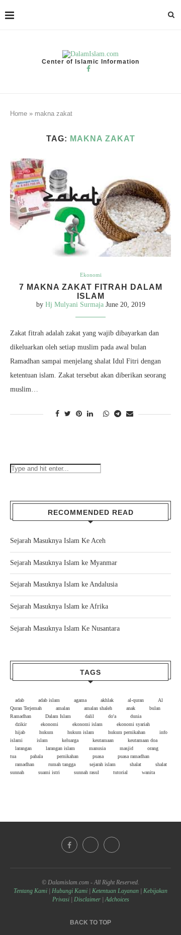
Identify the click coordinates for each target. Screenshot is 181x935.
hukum (46, 732)
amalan (63, 708)
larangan (23, 748)
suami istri (49, 772)
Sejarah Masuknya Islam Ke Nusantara (65, 628)
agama (80, 700)
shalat (135, 764)
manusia (97, 748)
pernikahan (67, 756)
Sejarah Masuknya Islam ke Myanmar (63, 563)
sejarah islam (102, 764)
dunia (135, 716)
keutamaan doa (142, 740)
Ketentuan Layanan (115, 890)
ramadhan (24, 764)
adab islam (49, 700)
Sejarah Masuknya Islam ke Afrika (59, 606)
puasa (98, 756)
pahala (36, 756)
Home (18, 113)
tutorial (120, 772)
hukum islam (80, 732)
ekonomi (49, 724)
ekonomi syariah (133, 724)
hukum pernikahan (126, 732)
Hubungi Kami (69, 890)
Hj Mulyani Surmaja (74, 304)
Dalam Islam (58, 716)
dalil (89, 716)
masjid (126, 748)
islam (42, 740)
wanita (148, 772)
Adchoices (117, 899)
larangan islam (60, 748)
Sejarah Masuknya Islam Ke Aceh (58, 540)
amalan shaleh (98, 708)
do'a (112, 716)
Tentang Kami (31, 890)
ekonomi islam (87, 724)
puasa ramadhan (133, 756)
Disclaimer (87, 899)
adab (19, 700)
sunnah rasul (86, 772)
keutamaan (103, 740)
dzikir (21, 724)
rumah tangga (61, 764)
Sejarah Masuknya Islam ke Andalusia (64, 584)
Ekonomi (91, 275)
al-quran (136, 700)
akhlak (107, 700)
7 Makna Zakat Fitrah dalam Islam (90, 291)
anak (130, 708)
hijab (20, 732)
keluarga (70, 740)
